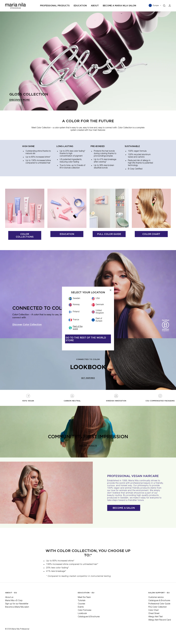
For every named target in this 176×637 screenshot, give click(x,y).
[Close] (110, 290)
